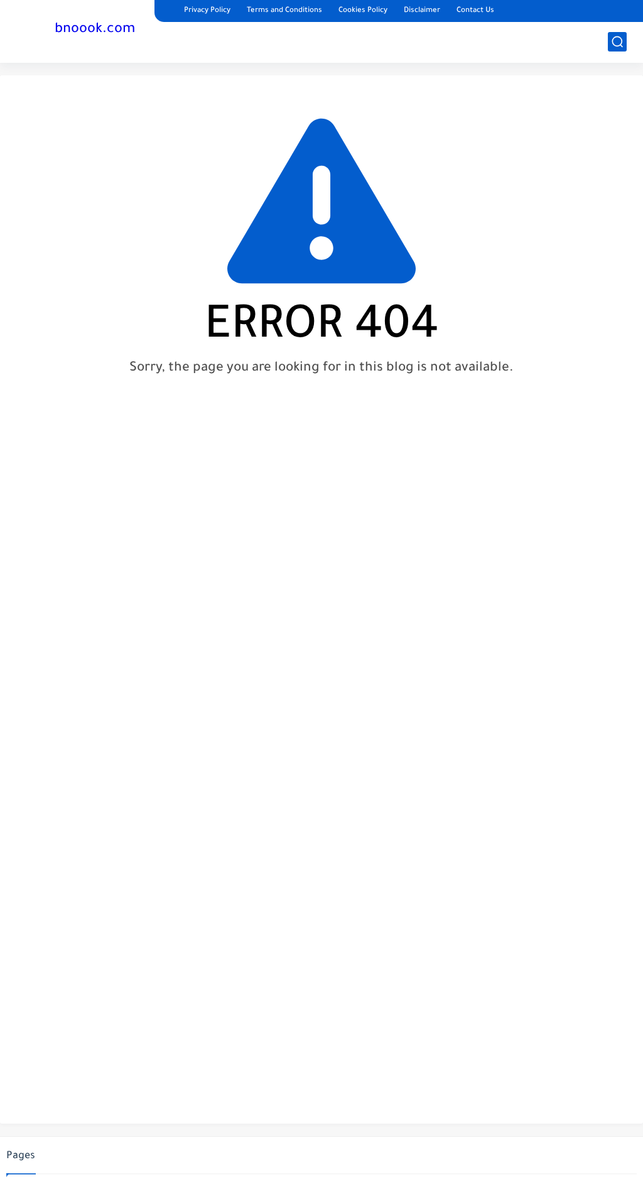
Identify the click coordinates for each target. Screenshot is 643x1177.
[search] (617, 42)
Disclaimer (422, 11)
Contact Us (475, 11)
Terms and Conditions (284, 11)
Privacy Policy (207, 11)
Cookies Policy (362, 11)
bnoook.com (95, 30)
